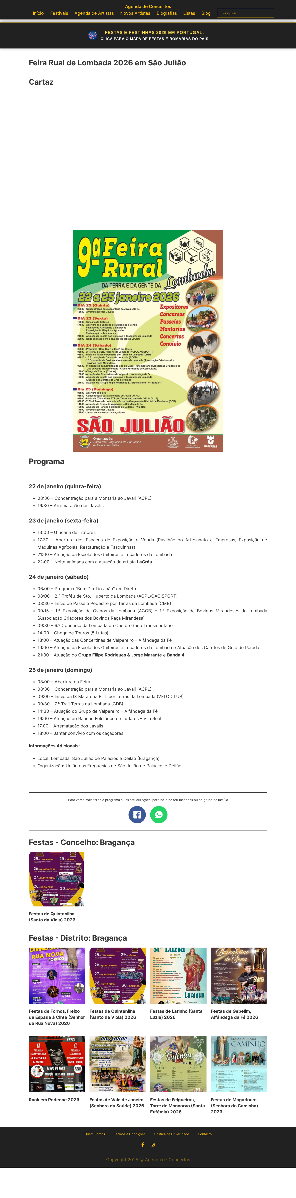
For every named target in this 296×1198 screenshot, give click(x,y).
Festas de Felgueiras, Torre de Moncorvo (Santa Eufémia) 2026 (177, 1105)
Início (38, 13)
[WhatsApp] (159, 814)
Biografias (167, 13)
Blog (206, 13)
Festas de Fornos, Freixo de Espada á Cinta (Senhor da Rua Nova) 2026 (57, 1017)
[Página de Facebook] (143, 1145)
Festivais (59, 13)
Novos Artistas (135, 13)
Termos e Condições (130, 1134)
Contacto (205, 1134)
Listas (189, 13)
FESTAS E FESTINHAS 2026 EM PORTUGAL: (154, 35)
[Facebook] (137, 814)
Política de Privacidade (171, 1134)
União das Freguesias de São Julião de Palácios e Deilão (123, 765)
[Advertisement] (148, 161)
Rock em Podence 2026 (54, 1099)
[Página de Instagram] (153, 1145)
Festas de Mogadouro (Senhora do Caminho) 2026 (234, 1105)
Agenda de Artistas (94, 13)
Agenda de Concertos (148, 6)
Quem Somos (95, 1134)
